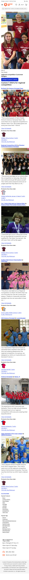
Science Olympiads (7, 377)
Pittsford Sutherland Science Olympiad (12, 146)
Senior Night (5, 532)
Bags (3, 498)
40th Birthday (6, 530)
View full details (6, 128)
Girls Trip (4, 527)
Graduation (5, 522)
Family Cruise (6, 524)
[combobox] (14, 8)
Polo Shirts (5, 509)
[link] (8, 4)
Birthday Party (6, 529)
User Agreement (20, 567)
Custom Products (6, 562)
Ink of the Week (5, 493)
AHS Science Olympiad (8, 318)
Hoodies (4, 504)
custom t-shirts (22, 564)
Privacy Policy (7, 565)
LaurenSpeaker (21, 318)
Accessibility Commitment (9, 567)
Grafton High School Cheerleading (11, 260)
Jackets (4, 506)
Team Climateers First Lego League (11, 433)
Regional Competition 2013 (9, 145)
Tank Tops (5, 512)
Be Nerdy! (4, 88)
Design (9, 79)
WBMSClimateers (6, 435)
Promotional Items (16, 562)
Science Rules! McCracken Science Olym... (13, 205)
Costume (5, 519)
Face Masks (5, 501)
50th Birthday (6, 525)
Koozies (4, 507)
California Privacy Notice (18, 565)
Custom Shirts (6, 499)
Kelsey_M (17, 377)
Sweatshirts (5, 511)
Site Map (24, 562)
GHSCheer (4, 261)
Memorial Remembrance (9, 521)
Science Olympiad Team (16, 88)
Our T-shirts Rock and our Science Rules (13, 203)
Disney (4, 517)
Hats (3, 502)
